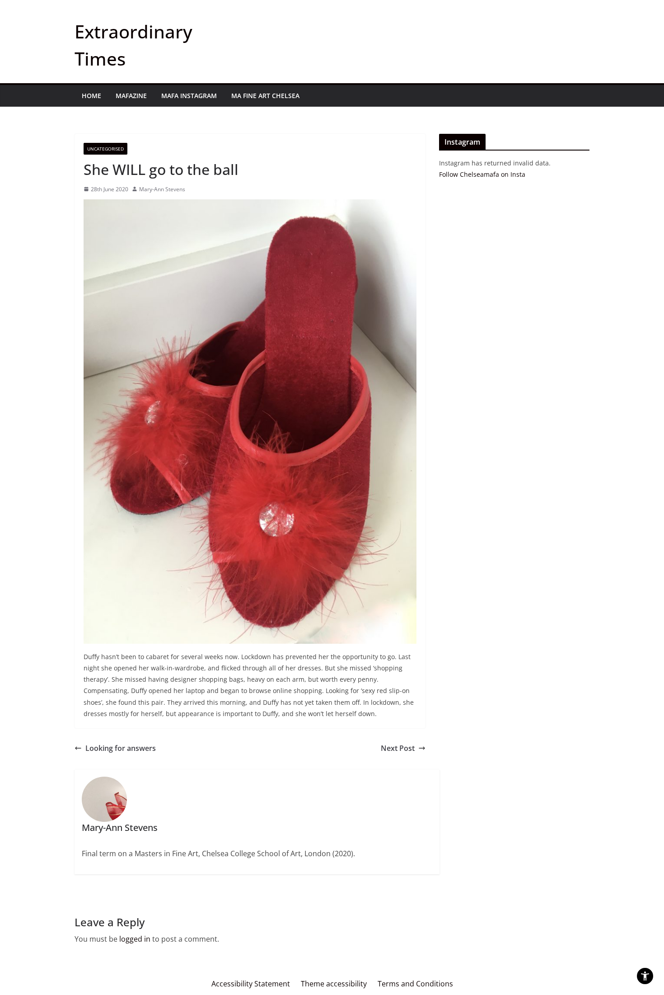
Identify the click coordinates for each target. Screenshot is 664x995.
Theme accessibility (334, 984)
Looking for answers (120, 748)
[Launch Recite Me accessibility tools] (645, 976)
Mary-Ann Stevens (162, 189)
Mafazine (131, 95)
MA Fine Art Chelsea (265, 95)
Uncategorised (105, 149)
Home (91, 95)
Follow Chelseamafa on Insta (482, 174)
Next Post (398, 748)
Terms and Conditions (415, 984)
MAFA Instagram (189, 95)
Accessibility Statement (250, 984)
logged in (134, 939)
